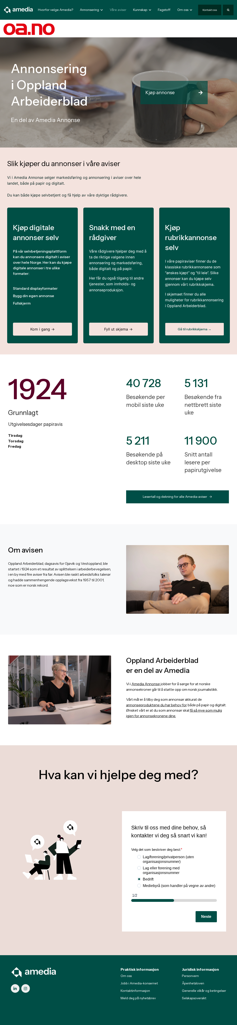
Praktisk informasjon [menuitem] (140, 969)
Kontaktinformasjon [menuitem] (135, 991)
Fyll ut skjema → (118, 329)
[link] (18, 9)
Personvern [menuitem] (190, 976)
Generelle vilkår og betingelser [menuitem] (204, 991)
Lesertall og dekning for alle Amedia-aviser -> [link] (177, 497)
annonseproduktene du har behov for (156, 705)
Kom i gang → (42, 329)
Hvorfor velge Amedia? (55, 10)
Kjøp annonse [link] (160, 92)
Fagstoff (164, 10)
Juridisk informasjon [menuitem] (200, 969)
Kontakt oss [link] (210, 10)
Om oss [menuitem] (126, 976)
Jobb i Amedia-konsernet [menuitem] (139, 983)
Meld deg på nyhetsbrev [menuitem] (138, 998)
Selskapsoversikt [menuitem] (194, 998)
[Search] (228, 10)
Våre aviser (118, 10)
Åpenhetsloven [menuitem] (193, 983)
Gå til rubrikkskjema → (194, 329)
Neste (206, 917)
